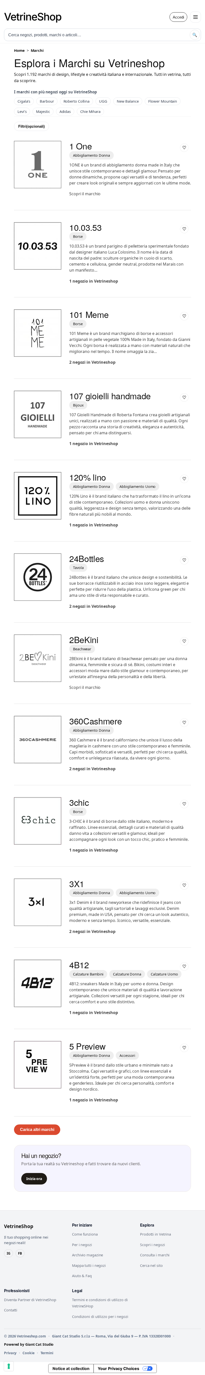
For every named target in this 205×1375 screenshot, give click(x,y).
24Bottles (86, 558)
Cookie (28, 1352)
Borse (78, 236)
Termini (46, 1352)
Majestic (43, 111)
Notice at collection (71, 1368)
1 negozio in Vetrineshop (93, 281)
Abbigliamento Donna (91, 155)
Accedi (178, 17)
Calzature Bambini (88, 974)
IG (8, 1253)
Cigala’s (24, 101)
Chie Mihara (90, 111)
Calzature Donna (127, 974)
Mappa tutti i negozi (89, 1265)
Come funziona (85, 1234)
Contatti (10, 1309)
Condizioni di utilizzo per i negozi (100, 1316)
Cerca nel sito (151, 1265)
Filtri (31, 126)
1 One (80, 146)
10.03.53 (85, 227)
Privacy (10, 1352)
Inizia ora (34, 1178)
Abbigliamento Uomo (138, 486)
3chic (79, 802)
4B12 (79, 964)
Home (19, 50)
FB (20, 1253)
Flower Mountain (162, 101)
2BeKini (83, 639)
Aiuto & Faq (82, 1275)
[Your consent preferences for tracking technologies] (9, 1366)
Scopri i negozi (152, 1244)
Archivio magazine (87, 1254)
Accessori (127, 1055)
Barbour (47, 101)
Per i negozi (82, 1244)
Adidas (65, 111)
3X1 (76, 883)
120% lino (87, 477)
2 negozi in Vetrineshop (92, 362)
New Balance (128, 101)
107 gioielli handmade (110, 395)
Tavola (78, 567)
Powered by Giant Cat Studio (29, 1344)
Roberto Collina (77, 101)
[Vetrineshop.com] (35, 17)
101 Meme (88, 314)
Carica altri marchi (37, 1129)
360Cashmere (95, 721)
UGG (103, 101)
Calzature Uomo (164, 974)
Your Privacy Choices (118, 1368)
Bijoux (78, 405)
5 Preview (87, 1046)
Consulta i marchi (155, 1254)
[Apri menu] (195, 17)
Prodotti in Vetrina (155, 1234)
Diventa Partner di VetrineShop (30, 1299)
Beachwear (82, 649)
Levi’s (22, 111)
